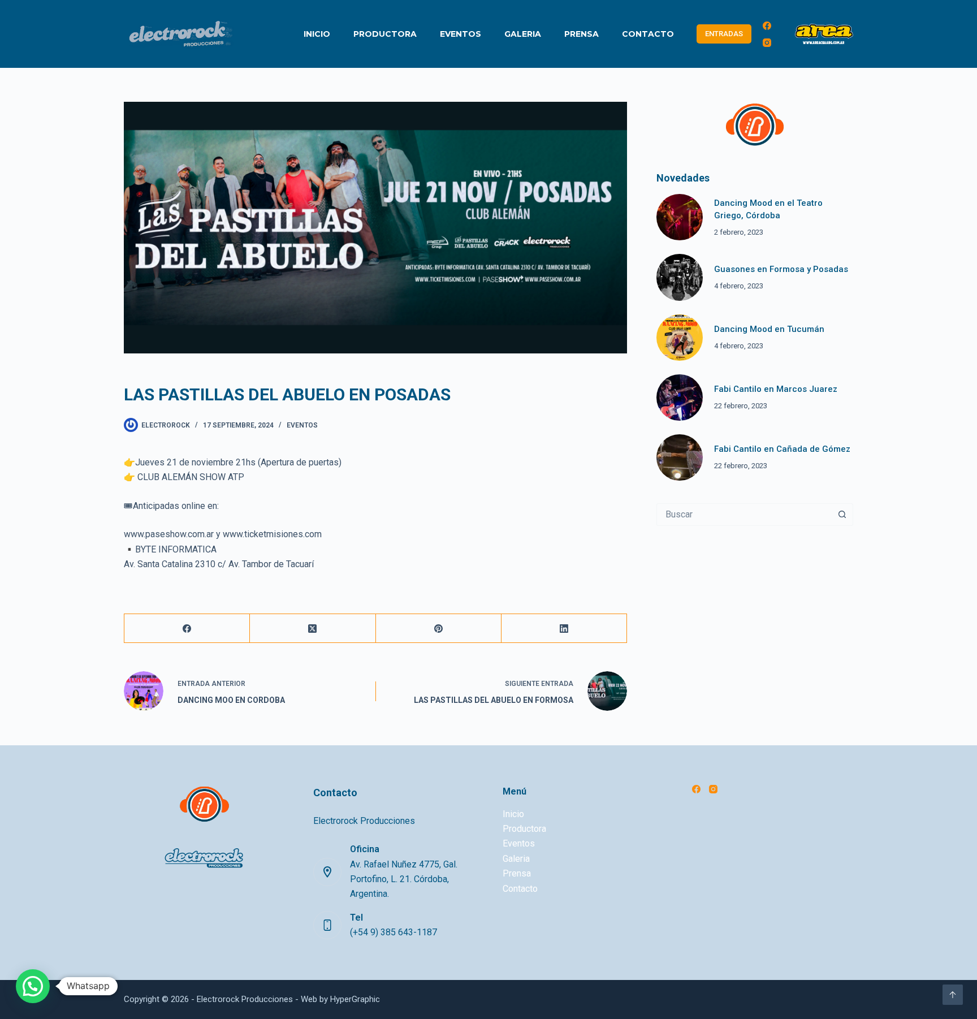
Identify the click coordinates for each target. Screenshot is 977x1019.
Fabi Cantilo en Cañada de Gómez (782, 449)
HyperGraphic (355, 999)
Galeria (522, 34)
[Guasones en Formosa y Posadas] (679, 277)
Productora (385, 34)
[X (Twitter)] (312, 628)
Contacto (648, 34)
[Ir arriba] (953, 995)
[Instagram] (767, 42)
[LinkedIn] (564, 628)
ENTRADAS (724, 33)
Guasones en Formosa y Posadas (781, 269)
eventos (302, 425)
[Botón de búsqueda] (842, 514)
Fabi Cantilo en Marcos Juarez (775, 389)
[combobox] (744, 514)
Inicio (317, 34)
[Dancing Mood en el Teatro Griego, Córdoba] (679, 217)
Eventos (460, 34)
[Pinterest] (439, 628)
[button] (33, 986)
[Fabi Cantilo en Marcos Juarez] (679, 397)
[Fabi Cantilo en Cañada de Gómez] (679, 457)
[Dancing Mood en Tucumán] (679, 337)
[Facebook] (767, 25)
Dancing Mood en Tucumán (769, 329)
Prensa (581, 34)
